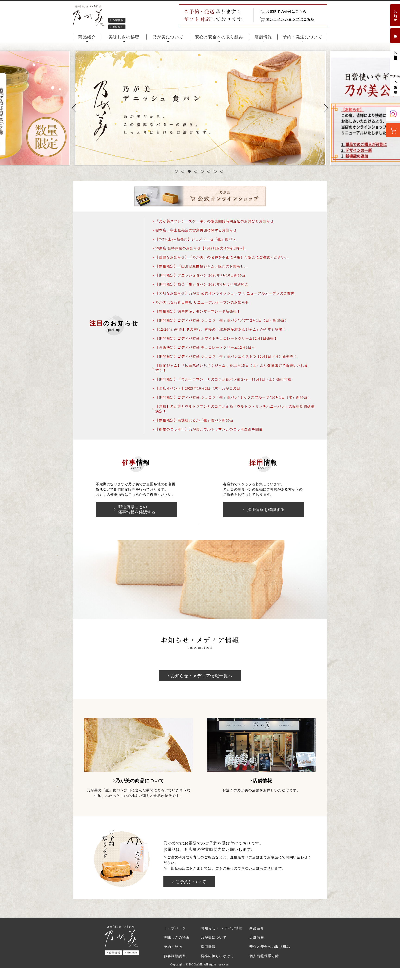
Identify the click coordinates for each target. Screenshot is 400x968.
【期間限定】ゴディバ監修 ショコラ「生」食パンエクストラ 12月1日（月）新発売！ (226, 356)
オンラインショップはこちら (290, 19)
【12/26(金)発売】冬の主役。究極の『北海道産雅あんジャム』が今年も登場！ (220, 329)
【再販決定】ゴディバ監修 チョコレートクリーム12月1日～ (205, 347)
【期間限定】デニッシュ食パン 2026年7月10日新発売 (200, 275)
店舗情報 (263, 37)
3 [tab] (190, 172)
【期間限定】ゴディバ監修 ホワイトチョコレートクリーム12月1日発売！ (216, 338)
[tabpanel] (200, 108)
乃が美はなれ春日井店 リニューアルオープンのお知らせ (202, 302)
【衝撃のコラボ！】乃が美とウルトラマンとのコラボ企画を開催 (209, 429)
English (117, 26)
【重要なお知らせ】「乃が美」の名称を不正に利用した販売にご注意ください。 (222, 257)
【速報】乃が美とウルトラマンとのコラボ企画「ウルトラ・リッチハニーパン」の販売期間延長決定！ (235, 409)
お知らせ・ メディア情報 (222, 928)
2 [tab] (183, 172)
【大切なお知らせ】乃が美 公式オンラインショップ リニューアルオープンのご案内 (225, 293)
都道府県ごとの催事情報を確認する (137, 509)
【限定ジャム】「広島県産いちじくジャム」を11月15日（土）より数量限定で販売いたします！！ (231, 368)
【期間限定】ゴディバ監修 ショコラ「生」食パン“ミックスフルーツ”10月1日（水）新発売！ (233, 397)
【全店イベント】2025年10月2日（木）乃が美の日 (197, 388)
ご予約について (190, 881)
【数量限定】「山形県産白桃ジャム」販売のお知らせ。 (201, 266)
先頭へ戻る (395, 87)
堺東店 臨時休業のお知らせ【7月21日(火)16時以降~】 (200, 248)
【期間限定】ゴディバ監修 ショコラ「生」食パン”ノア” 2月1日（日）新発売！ (221, 320)
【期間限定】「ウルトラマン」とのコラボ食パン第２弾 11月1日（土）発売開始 (223, 379)
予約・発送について (302, 37)
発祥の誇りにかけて (217, 956)
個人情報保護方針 (264, 956)
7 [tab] (216, 172)
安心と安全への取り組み (219, 37)
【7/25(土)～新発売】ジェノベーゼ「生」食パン (195, 239)
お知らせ (395, 14)
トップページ (175, 928)
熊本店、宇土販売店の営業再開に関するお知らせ (196, 230)
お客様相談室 (395, 51)
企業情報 (118, 20)
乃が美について (168, 37)
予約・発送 (173, 947)
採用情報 (208, 947)
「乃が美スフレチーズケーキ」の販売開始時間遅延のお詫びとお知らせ (214, 221)
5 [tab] (203, 172)
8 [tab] (222, 172)
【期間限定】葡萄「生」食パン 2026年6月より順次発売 (201, 284)
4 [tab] (196, 172)
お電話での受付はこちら (286, 11)
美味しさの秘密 (124, 37)
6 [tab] (209, 172)
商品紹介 (87, 37)
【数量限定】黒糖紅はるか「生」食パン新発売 (194, 420)
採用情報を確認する (266, 509)
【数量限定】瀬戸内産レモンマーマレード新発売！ (198, 311)
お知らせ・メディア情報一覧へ (201, 675)
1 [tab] (177, 172)
